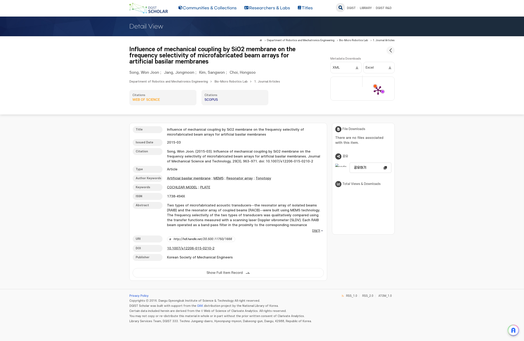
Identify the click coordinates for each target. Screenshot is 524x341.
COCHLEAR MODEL (182, 187)
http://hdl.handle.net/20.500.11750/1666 (202, 239)
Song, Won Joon (144, 72)
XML (336, 67)
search (340, 7)
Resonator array (239, 178)
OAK (200, 306)
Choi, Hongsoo (243, 72)
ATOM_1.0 (385, 295)
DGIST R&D (384, 8)
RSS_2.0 (367, 295)
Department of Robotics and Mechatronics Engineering (300, 40)
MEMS (218, 178)
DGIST (351, 8)
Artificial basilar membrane (189, 178)
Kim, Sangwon (212, 72)
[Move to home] (260, 40)
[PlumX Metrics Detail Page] (378, 90)
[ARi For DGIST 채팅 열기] (513, 330)
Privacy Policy (139, 296)
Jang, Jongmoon (179, 72)
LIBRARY (366, 8)
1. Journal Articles (384, 40)
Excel (370, 67)
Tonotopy (263, 178)
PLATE (205, 187)
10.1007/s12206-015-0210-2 (191, 248)
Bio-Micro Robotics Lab (353, 40)
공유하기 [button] (360, 168)
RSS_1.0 (351, 295)
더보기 (316, 231)
